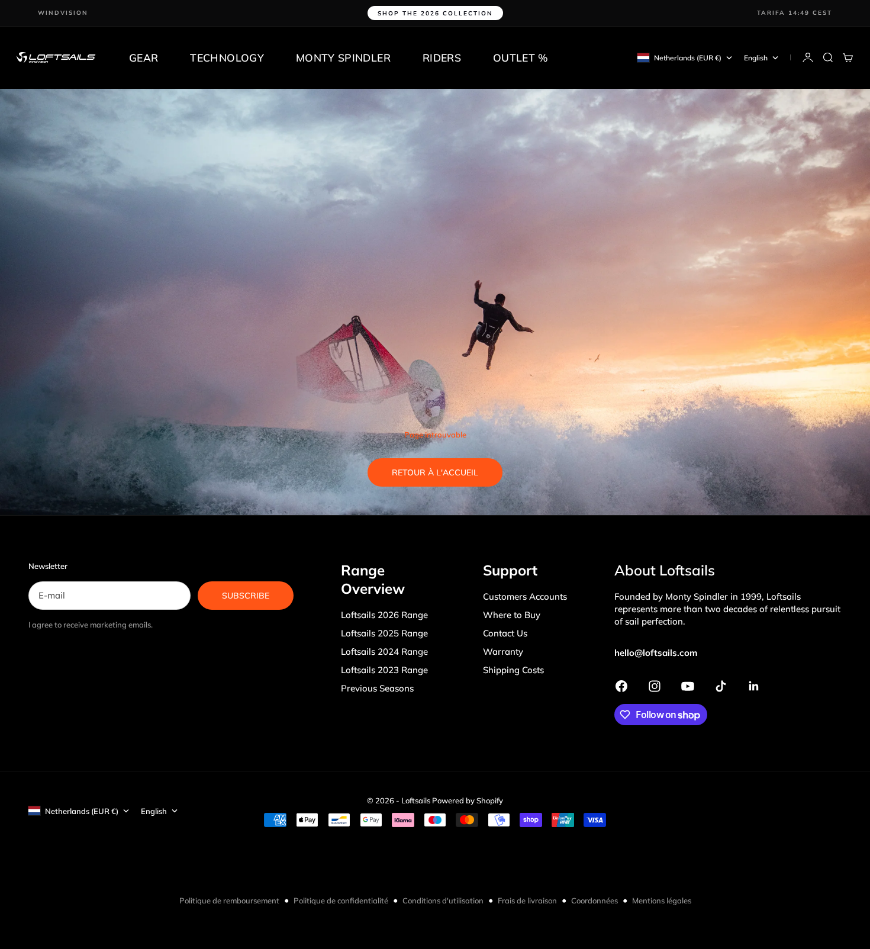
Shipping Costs (513, 669)
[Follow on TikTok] (721, 686)
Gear (143, 57)
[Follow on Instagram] (654, 686)
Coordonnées (594, 900)
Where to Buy (511, 614)
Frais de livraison (527, 900)
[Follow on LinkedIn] (754, 686)
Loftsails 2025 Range (384, 633)
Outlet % (521, 57)
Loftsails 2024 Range (384, 651)
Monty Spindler (343, 57)
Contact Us (505, 633)
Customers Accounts (525, 596)
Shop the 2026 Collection (435, 13)
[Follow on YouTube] (688, 686)
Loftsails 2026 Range (384, 614)
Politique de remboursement (229, 900)
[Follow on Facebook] (621, 686)
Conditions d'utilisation (443, 900)
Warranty (503, 651)
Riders (442, 57)
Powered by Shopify (467, 800)
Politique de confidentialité (341, 900)
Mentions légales (661, 900)
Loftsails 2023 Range (384, 669)
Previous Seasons (377, 688)
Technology (227, 57)
